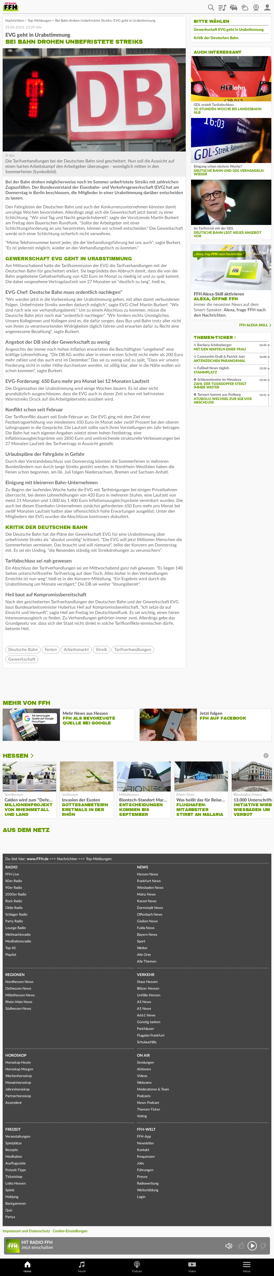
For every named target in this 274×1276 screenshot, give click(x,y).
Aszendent (13, 1103)
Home (27, 1271)
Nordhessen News (19, 982)
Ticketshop (13, 1177)
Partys (10, 1217)
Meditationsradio (18, 941)
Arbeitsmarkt (76, 650)
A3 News (144, 1002)
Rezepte (11, 1150)
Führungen (145, 1170)
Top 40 (10, 948)
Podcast (137, 1271)
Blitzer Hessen (148, 988)
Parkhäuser (145, 1029)
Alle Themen (146, 961)
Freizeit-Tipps (15, 1170)
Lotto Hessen (15, 1183)
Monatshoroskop (18, 1083)
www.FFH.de (37, 859)
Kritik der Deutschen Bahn (216, 38)
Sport (141, 941)
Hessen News (147, 874)
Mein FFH (267, 5)
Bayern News (147, 935)
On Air (143, 1055)
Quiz (8, 1210)
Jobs (140, 1163)
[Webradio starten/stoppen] (252, 1246)
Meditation (13, 1157)
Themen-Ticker (213, 337)
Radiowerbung (148, 1183)
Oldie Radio (13, 908)
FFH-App (144, 1136)
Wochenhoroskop (18, 1076)
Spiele (9, 1190)
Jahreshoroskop (17, 1089)
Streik (101, 650)
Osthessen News (18, 988)
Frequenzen (146, 1157)
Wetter (245, 5)
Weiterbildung (147, 1190)
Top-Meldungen (39, 21)
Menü (246, 1271)
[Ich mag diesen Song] (241, 1246)
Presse (142, 1177)
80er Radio (13, 881)
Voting (142, 1116)
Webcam (256, 5)
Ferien (51, 650)
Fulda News (146, 928)
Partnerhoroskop (18, 1096)
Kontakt (143, 1150)
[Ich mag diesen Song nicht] (262, 1246)
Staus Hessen (147, 982)
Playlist (222, 5)
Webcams (144, 1083)
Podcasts (144, 1096)
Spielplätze (13, 1143)
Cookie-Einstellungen (70, 1231)
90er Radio (13, 888)
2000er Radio (15, 894)
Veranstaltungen (17, 1136)
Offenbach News (149, 914)
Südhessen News (18, 1009)
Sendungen (145, 1062)
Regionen (15, 975)
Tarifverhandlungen (132, 650)
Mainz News (146, 894)
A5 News (144, 1009)
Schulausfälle (147, 1042)
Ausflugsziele (15, 1163)
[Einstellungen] (35, 756)
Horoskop (15, 1055)
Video (192, 1271)
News (142, 867)
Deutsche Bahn (23, 650)
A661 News (146, 1015)
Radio (11, 867)
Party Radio (14, 921)
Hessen (15, 755)
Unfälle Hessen (148, 995)
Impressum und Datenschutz (26, 1231)
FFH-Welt (146, 1129)
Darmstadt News (150, 908)
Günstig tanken (148, 1022)
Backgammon (15, 1203)
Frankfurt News (149, 881)
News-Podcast (148, 1103)
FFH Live (12, 874)
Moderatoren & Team (153, 1089)
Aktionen (144, 1069)
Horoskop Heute (18, 1062)
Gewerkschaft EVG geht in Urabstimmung (229, 30)
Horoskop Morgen (19, 1069)
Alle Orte (144, 955)
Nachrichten (14, 21)
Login (141, 1197)
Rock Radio (13, 901)
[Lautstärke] (228, 1246)
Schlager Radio (16, 914)
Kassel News (147, 901)
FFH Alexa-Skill (253, 325)
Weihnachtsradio (18, 935)
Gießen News (147, 921)
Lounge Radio (15, 928)
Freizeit (13, 1129)
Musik (82, 1271)
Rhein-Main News (18, 1002)
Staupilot (234, 5)
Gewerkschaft (21, 659)
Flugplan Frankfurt (151, 1035)
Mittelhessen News (20, 995)
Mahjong (11, 1197)
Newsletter (145, 1143)
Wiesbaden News (150, 888)
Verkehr (145, 975)
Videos (142, 1076)
